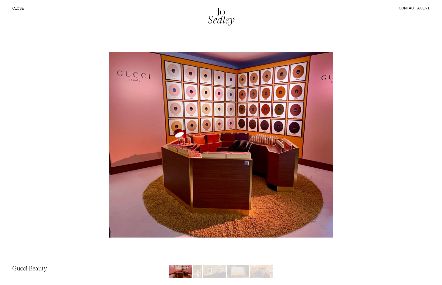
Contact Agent (414, 8)
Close (18, 8)
